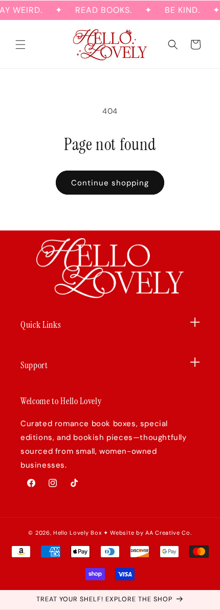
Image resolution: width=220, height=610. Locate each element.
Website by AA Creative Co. (150, 532)
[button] (20, 44)
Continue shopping (110, 183)
